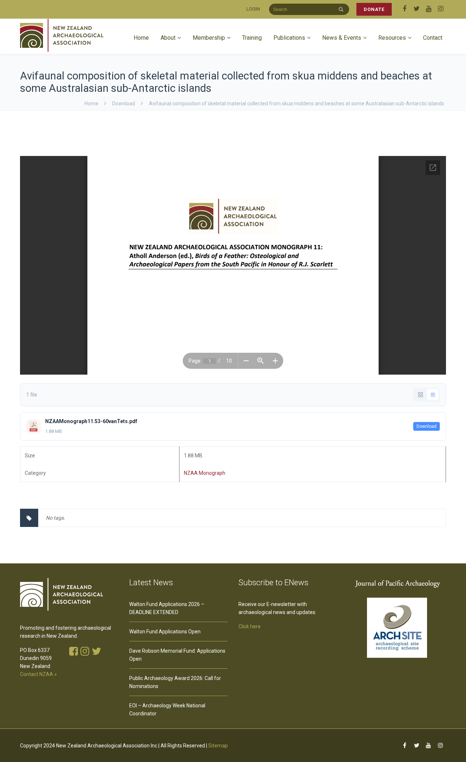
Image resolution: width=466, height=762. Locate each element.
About (168, 37)
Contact (432, 37)
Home (141, 37)
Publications (289, 37)
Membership (209, 37)
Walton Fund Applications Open (165, 631)
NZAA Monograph (204, 473)
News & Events (341, 37)
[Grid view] (420, 394)
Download (426, 426)
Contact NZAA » (38, 674)
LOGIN (253, 9)
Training (252, 37)
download (123, 103)
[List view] (433, 394)
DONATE (374, 9)
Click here (249, 626)
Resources (392, 37)
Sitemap (218, 746)
